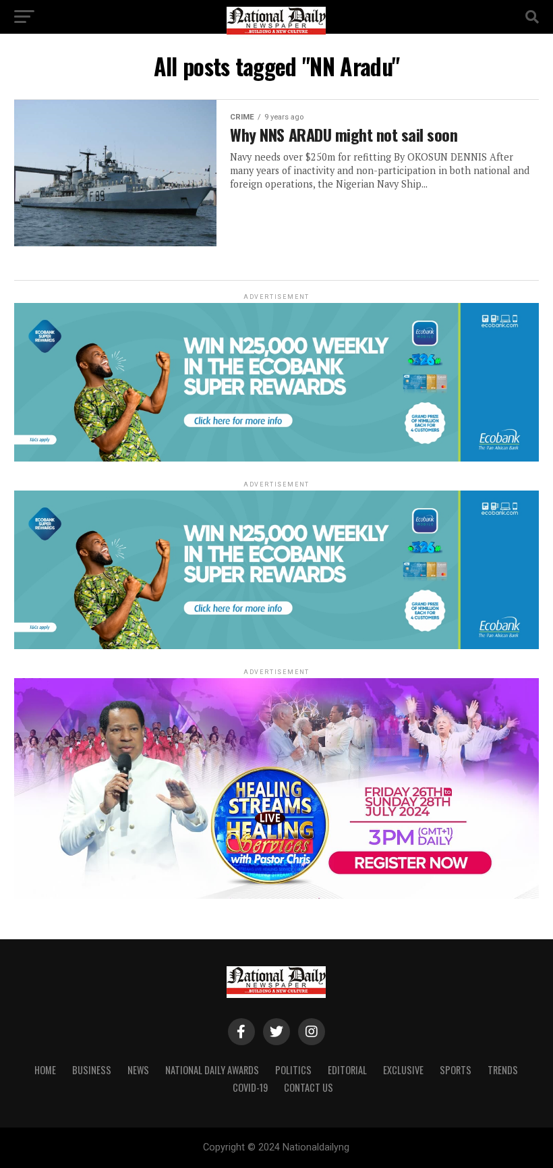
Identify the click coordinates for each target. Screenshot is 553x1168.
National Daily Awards (212, 1070)
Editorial (347, 1070)
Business (91, 1070)
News (138, 1070)
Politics (293, 1070)
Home (45, 1070)
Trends (503, 1070)
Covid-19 (250, 1087)
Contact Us (308, 1087)
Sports (455, 1070)
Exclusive (403, 1070)
